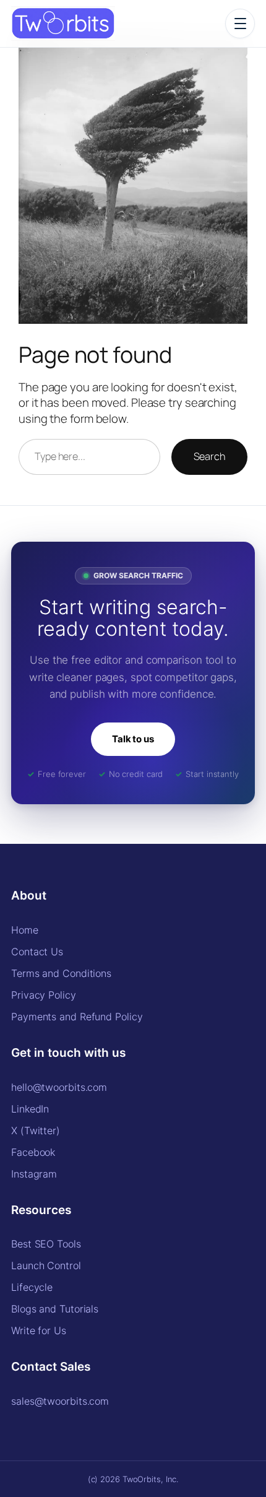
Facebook (33, 1152)
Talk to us (133, 739)
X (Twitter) (35, 1130)
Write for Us (38, 1330)
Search (209, 456)
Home (24, 930)
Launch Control (46, 1265)
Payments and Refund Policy (76, 1016)
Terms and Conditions (61, 973)
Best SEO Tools (46, 1244)
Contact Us (37, 951)
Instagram (34, 1174)
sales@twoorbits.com (60, 1401)
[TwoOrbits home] (63, 23)
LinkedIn (30, 1109)
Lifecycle (32, 1287)
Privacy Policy (43, 995)
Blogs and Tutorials (54, 1309)
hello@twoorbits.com (59, 1087)
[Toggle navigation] (240, 23)
